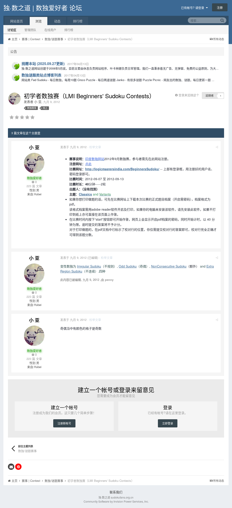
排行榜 (68, 30)
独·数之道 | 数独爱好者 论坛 (42, 7)
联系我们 (116, 492)
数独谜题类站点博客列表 (41, 75)
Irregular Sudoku (89, 266)
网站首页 (16, 21)
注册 (220, 7)
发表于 (73, 147)
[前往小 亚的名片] (14, 99)
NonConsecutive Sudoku (168, 266)
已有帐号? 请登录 (193, 7)
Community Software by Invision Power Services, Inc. (116, 501)
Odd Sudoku (128, 266)
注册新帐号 (64, 423)
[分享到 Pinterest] (18, 467)
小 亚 (37, 101)
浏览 (38, 21)
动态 (57, 21)
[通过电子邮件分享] (11, 467)
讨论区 (11, 30)
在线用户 (50, 30)
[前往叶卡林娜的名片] (15, 66)
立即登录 (167, 423)
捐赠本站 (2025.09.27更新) (43, 63)
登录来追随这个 (189, 95)
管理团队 (30, 30)
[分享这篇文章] (217, 147)
